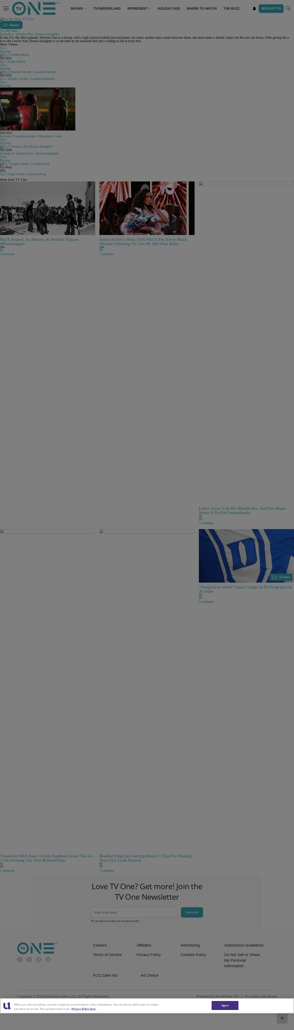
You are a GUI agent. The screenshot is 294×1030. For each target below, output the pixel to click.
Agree (225, 1005)
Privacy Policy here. (83, 1008)
